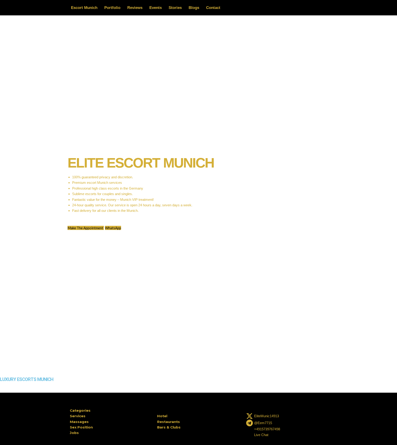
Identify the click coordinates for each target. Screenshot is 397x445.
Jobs (74, 433)
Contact (213, 8)
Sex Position (81, 427)
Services (77, 416)
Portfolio (112, 8)
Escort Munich (84, 8)
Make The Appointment (86, 228)
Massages (79, 422)
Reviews (134, 8)
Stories (175, 8)
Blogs (194, 8)
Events (155, 8)
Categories (80, 410)
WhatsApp (113, 228)
